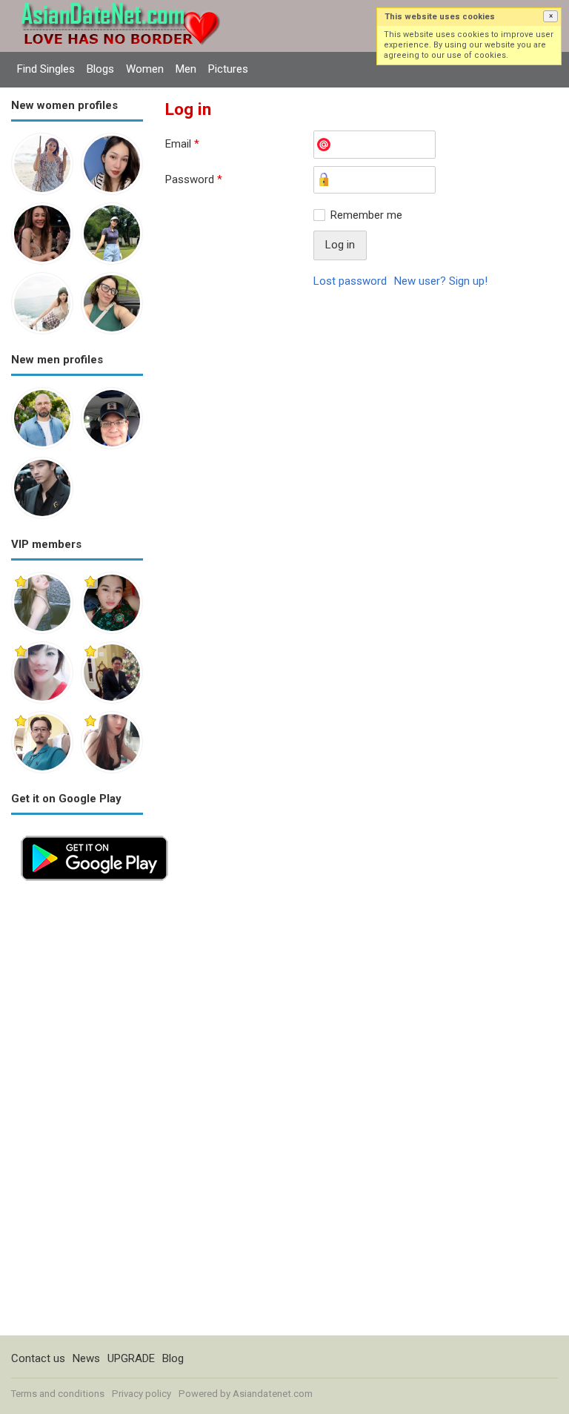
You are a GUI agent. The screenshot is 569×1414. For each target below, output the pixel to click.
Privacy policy (141, 1393)
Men (186, 69)
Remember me (366, 215)
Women (145, 69)
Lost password (350, 281)
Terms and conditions (57, 1393)
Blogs (100, 69)
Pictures (228, 69)
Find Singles (46, 69)
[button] (550, 16)
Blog (173, 1358)
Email (182, 144)
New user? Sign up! (441, 281)
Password (193, 179)
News (86, 1358)
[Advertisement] (77, 1113)
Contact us (38, 1358)
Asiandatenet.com (273, 1393)
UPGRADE (131, 1358)
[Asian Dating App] (94, 834)
